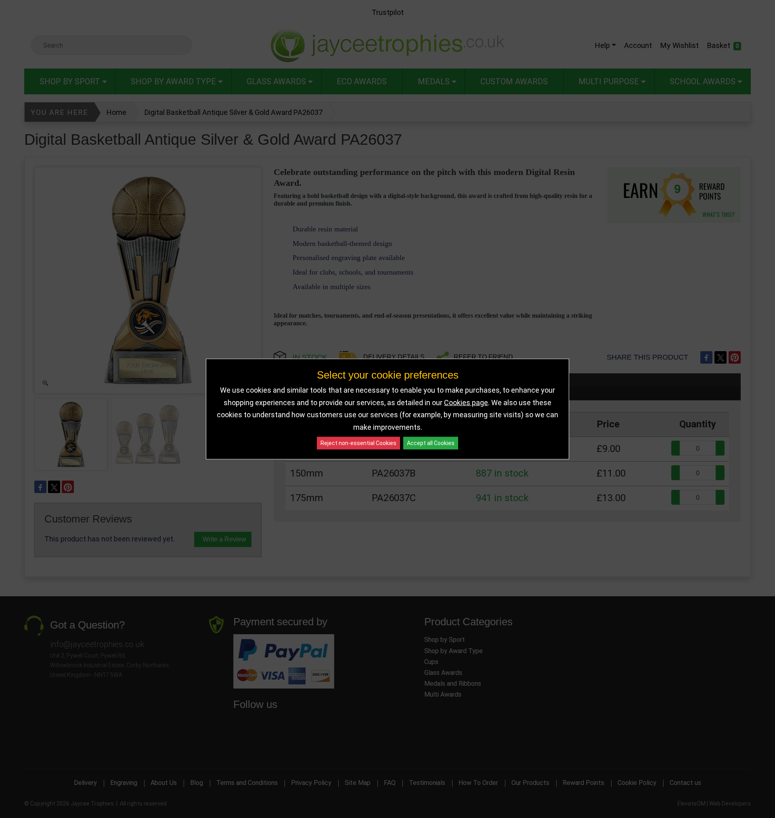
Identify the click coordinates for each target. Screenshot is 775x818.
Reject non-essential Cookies (358, 443)
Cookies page (466, 402)
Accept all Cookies (431, 443)
